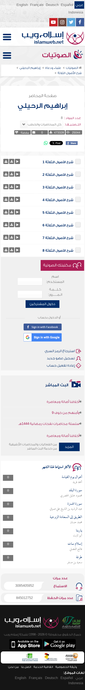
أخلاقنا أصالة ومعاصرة (63, 398)
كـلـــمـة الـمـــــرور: (55, 292)
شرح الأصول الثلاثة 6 (57, 225)
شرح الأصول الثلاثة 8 (57, 251)
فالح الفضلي (76, 549)
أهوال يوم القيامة (72, 477)
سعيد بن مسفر (74, 562)
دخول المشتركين (42, 304)
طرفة (79, 557)
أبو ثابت (77, 535)
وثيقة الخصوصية (66, 666)
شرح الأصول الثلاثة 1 (57, 162)
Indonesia (75, 12)
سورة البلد (75, 490)
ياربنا (79, 531)
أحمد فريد (77, 482)
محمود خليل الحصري (71, 495)
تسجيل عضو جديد (61, 358)
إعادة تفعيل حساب (61, 365)
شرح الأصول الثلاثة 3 (57, 187)
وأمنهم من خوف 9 (65, 409)
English (22, 5)
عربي (79, 5)
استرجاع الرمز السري (60, 351)
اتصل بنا (26, 666)
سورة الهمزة (74, 504)
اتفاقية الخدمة (43, 666)
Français (37, 5)
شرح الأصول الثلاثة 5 (57, 213)
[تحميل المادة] (11, 161)
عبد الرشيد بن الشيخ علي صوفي (66, 509)
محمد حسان (76, 522)
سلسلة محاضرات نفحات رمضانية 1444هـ (48, 420)
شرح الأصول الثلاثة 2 (57, 175)
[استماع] (17, 161)
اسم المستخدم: (55, 279)
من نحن (13, 666)
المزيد (69, 447)
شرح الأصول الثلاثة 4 (57, 200)
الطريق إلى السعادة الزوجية (66, 517)
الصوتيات (57, 55)
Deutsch (52, 5)
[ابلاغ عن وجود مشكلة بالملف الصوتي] (5, 161)
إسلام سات (75, 544)
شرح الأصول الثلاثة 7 (57, 238)
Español (67, 5)
